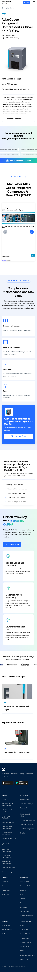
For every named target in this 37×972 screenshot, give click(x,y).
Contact (4, 934)
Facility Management (27, 829)
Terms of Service (25, 934)
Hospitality (23, 833)
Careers (4, 886)
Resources (29, 773)
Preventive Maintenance (6, 844)
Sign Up (26, 2)
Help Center (6, 925)
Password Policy (25, 942)
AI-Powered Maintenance (6, 856)
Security (22, 925)
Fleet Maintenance (26, 824)
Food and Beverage (26, 804)
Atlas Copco (10, 8)
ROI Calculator (25, 911)
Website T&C (24, 959)
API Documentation (26, 915)
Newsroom (5, 894)
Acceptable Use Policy (27, 955)
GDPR (22, 951)
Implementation (7, 930)
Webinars (23, 903)
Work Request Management (6, 862)
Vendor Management (9, 872)
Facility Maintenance (9, 839)
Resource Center (25, 886)
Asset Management (8, 822)
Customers (5, 773)
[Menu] (33, 2)
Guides (22, 898)
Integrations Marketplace (6, 817)
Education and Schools (25, 815)
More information (14, 119)
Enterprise (14, 773)
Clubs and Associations (24, 809)
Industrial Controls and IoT (8, 811)
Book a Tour (6, 777)
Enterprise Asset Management (7, 805)
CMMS (4, 799)
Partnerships (6, 890)
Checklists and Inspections (7, 833)
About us (5, 881)
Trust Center (24, 930)
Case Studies (24, 881)
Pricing (21, 773)
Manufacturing (25, 799)
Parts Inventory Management (7, 827)
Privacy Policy (24, 938)
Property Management (27, 820)
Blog (21, 894)
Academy (23, 890)
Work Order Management (6, 850)
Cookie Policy (24, 946)
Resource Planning (8, 867)
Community (23, 907)
